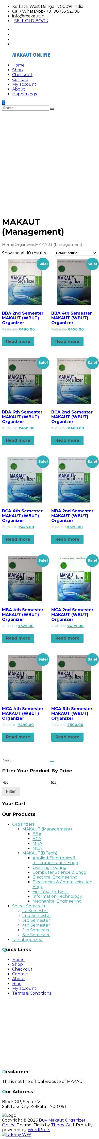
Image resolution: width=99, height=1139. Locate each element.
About (18, 89)
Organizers (24, 244)
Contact (20, 79)
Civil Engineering (49, 867)
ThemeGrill (62, 1125)
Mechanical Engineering (57, 901)
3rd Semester (36, 920)
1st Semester (35, 910)
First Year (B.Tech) (50, 891)
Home (18, 65)
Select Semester (29, 906)
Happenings (24, 94)
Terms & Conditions (31, 993)
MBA (37, 843)
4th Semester (36, 925)
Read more (18, 341)
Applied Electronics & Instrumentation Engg (55, 860)
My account (24, 84)
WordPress (39, 1129)
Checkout (22, 74)
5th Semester (36, 930)
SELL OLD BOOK (31, 20)
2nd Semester (36, 915)
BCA (36, 838)
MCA (37, 848)
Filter (11, 791)
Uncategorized (27, 939)
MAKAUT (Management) (47, 829)
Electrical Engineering (55, 877)
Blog (17, 983)
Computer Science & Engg (59, 872)
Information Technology (57, 896)
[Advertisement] (49, 162)
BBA (36, 833)
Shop (17, 70)
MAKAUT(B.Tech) (39, 853)
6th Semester (36, 934)
